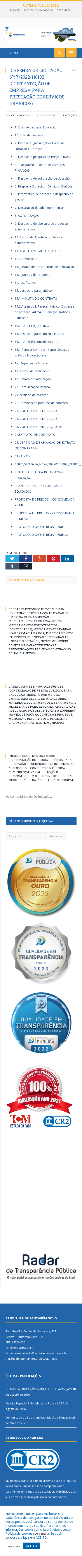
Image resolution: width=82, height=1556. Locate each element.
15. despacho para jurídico (33, 290)
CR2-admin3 (18, 115)
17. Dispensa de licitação (32, 363)
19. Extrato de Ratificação (33, 379)
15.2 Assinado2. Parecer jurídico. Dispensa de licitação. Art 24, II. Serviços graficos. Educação (44, 312)
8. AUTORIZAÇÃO (27, 215)
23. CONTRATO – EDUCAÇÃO (36, 411)
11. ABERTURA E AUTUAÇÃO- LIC (38, 251)
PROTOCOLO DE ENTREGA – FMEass (41, 534)
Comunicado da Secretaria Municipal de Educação (38, 1417)
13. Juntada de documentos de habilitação (44, 267)
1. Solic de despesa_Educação (36, 127)
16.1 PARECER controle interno (36, 341)
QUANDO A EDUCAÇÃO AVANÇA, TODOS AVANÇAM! (38, 1389)
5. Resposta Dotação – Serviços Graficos (44, 186)
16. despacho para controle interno (39, 334)
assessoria (35, 1486)
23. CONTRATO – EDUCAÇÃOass (38, 427)
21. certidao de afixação (32, 395)
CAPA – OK (22, 456)
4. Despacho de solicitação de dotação (42, 178)
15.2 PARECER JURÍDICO (32, 326)
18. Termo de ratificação (32, 371)
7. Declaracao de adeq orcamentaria (40, 208)
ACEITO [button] (31, 1546)
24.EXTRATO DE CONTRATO (35, 434)
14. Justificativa (25, 282)
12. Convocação (26, 259)
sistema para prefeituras (59, 1481)
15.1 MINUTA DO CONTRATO (36, 298)
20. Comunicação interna (32, 387)
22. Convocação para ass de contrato (41, 403)
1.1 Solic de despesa (29, 135)
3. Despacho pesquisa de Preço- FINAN (43, 157)
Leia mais (41, 1533)
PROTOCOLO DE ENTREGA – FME (39, 527)
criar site (32, 1481)
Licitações (70, 115)
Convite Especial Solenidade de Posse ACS (40, 10)
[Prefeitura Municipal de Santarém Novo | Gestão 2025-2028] (41, 33)
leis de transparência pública (24, 1497)
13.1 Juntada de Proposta (33, 275)
